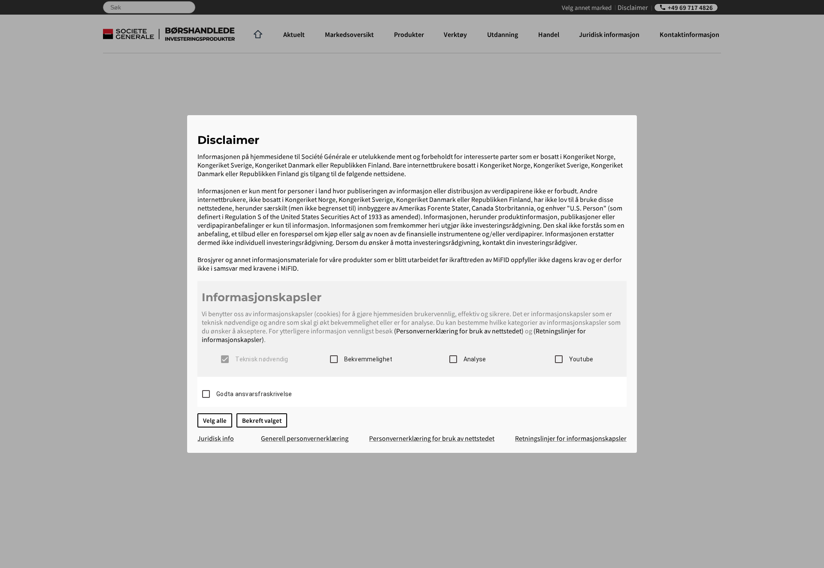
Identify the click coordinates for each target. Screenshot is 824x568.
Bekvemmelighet (368, 359)
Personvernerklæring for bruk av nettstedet (431, 438)
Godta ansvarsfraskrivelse (254, 394)
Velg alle (215, 420)
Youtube (581, 359)
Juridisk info (215, 438)
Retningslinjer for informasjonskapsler (571, 438)
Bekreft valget (262, 420)
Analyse (475, 359)
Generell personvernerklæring (304, 438)
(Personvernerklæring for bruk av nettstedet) (459, 331)
